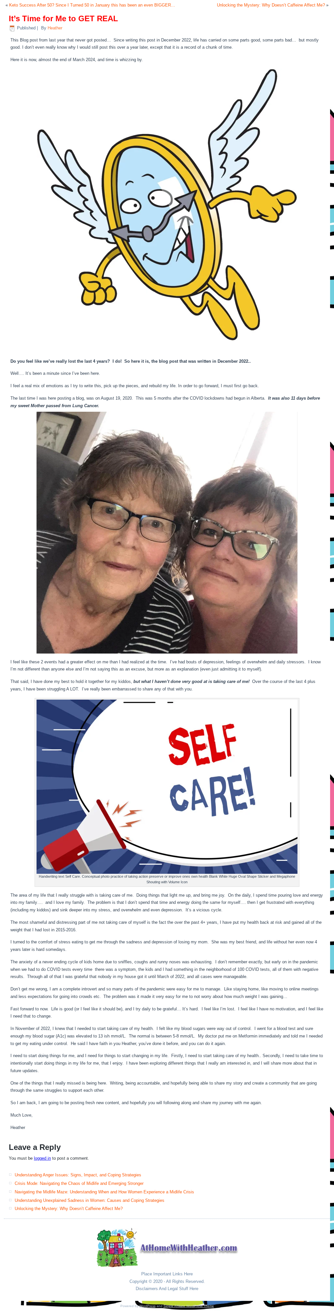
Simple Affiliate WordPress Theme (188, 1306)
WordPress (147, 1306)
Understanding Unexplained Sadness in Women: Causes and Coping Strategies (89, 1200)
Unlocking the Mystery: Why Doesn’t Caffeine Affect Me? (271, 5)
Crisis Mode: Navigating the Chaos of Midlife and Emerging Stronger (79, 1183)
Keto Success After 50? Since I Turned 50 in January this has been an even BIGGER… (92, 5)
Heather (55, 27)
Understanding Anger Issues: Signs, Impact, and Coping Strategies (78, 1174)
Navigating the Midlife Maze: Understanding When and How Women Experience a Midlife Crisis (104, 1191)
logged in (42, 1158)
